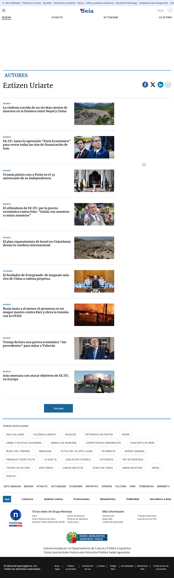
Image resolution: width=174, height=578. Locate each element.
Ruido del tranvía (18, 451)
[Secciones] (3, 10)
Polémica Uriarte (44, 434)
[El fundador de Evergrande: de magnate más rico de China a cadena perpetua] (94, 281)
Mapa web (107, 518)
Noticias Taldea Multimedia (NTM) (48, 522)
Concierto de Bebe (142, 442)
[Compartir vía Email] (168, 85)
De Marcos (109, 451)
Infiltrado (46, 467)
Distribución (108, 515)
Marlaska (45, 451)
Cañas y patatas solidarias (24, 442)
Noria (125, 434)
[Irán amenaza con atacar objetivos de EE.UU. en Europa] (94, 382)
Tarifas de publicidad (112, 522)
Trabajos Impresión (146, 515)
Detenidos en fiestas (99, 434)
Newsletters (108, 499)
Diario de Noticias (76, 515)
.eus (7, 499)
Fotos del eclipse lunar (76, 451)
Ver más (58, 408)
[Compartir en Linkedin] (160, 85)
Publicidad (132, 499)
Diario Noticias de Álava (43, 518)
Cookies (101, 566)
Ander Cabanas (135, 451)
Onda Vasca (73, 522)
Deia (34, 515)
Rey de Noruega (133, 459)
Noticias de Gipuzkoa (77, 518)
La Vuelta (50, 459)
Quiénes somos (53, 499)
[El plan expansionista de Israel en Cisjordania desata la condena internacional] (94, 248)
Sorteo (11, 476)
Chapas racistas (72, 467)
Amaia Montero (132, 467)
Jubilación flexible (78, 459)
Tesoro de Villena (18, 467)
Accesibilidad (127, 566)
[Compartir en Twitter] (153, 85)
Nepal (155, 467)
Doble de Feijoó (102, 467)
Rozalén (70, 434)
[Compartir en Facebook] (145, 85)
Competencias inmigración (103, 442)
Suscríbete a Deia (160, 499)
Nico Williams (15, 434)
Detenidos (107, 459)
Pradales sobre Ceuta (20, 459)
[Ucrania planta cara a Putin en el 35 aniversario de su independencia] (94, 181)
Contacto (27, 499)
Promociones (82, 499)
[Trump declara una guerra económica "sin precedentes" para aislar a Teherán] (94, 348)
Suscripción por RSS (146, 518)
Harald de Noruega (63, 442)
